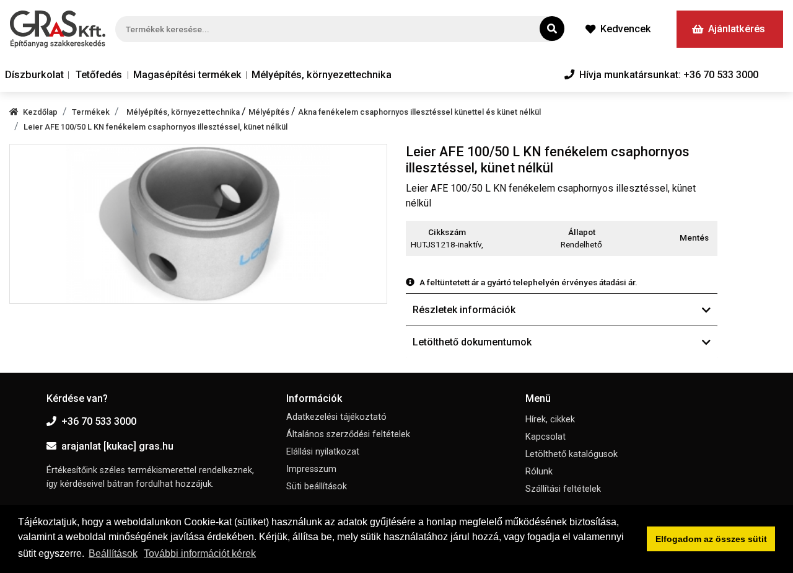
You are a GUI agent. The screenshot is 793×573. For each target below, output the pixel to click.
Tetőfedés (99, 75)
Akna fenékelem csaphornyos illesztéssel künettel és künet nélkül (419, 112)
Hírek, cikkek (550, 419)
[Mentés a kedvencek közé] (711, 238)
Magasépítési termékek (187, 75)
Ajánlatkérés (736, 29)
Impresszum (311, 469)
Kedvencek (625, 29)
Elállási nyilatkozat (322, 451)
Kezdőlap (40, 112)
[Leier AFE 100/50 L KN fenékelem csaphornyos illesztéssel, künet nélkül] (198, 223)
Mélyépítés (269, 112)
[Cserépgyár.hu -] (57, 29)
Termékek (91, 112)
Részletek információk (464, 310)
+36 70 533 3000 (98, 421)
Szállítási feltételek (563, 489)
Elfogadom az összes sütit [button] (711, 539)
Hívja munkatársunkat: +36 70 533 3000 (668, 75)
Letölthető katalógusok (571, 454)
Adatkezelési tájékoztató (336, 417)
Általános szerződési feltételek (348, 434)
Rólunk (539, 471)
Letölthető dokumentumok (472, 342)
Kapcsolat (545, 437)
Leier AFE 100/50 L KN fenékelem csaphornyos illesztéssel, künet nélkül (155, 126)
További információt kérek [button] (200, 553)
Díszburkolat (34, 75)
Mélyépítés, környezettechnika (322, 75)
